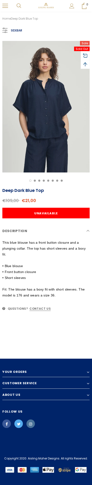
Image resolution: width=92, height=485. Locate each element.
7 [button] (57, 181)
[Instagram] (30, 423)
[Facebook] (6, 423)
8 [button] (62, 181)
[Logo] (46, 6)
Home (6, 19)
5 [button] (48, 181)
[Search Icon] (19, 6)
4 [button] (44, 181)
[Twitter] (18, 423)
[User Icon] (71, 6)
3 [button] (39, 181)
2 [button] (35, 181)
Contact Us (40, 309)
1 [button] (30, 181)
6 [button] (53, 181)
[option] (46, 106)
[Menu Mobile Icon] (5, 6)
